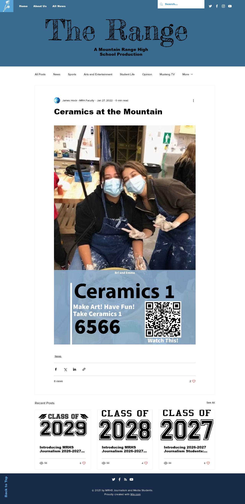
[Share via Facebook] (56, 369)
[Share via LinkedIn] (74, 369)
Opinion (147, 74)
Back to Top (6, 486)
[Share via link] (84, 369)
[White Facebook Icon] (119, 479)
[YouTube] (230, 6)
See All (211, 402)
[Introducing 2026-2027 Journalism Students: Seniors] (187, 425)
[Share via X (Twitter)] (65, 369)
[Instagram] (223, 6)
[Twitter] (210, 6)
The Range (116, 30)
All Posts (40, 74)
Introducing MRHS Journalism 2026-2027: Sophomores (61, 449)
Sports (72, 74)
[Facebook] (217, 6)
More (185, 74)
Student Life (127, 74)
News (56, 74)
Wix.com (135, 494)
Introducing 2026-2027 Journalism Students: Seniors (185, 449)
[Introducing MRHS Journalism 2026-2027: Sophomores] (62, 425)
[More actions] (193, 100)
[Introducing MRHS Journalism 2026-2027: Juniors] (125, 425)
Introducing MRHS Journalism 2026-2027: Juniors (123, 449)
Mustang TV (167, 74)
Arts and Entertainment (98, 74)
